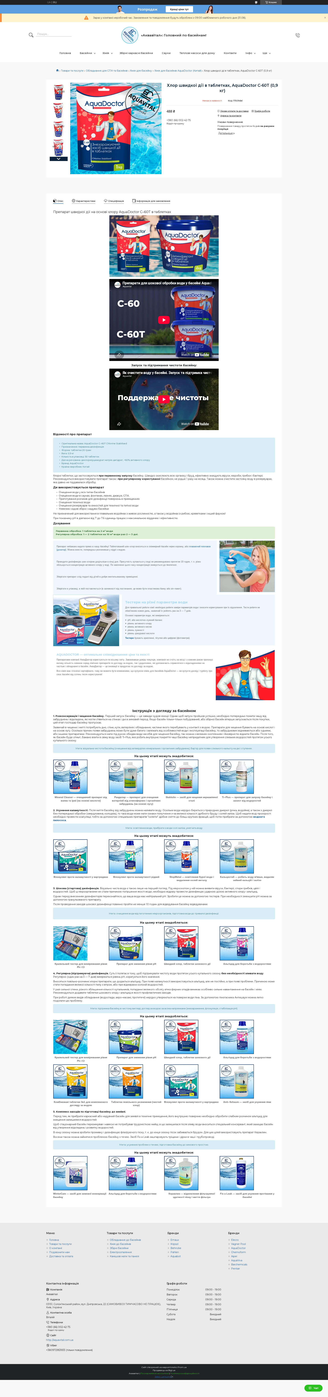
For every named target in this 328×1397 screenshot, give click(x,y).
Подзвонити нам (59, 1252)
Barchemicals (239, 1264)
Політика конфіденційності (184, 1373)
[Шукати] (31, 35)
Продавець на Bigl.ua (164, 1370)
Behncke (175, 1248)
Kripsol (174, 1244)
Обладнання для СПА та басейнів (107, 70)
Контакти (230, 53)
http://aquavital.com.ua (59, 1340)
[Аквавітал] (129, 35)
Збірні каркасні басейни (136, 53)
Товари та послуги (72, 70)
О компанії (55, 1248)
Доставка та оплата (61, 1256)
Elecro (235, 1239)
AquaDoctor (238, 1248)
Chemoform (238, 1252)
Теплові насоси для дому (197, 53)
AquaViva (236, 1260)
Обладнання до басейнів (125, 1239)
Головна (65, 53)
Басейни (86, 53)
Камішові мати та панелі (124, 1256)
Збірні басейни (119, 1248)
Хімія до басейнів (120, 1244)
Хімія (105, 53)
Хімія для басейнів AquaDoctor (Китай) (178, 70)
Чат (316, 1388)
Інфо (248, 53)
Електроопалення (121, 1252)
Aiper (234, 1256)
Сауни (166, 53)
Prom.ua (182, 1367)
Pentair (235, 1268)
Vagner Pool (238, 1244)
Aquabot (175, 1256)
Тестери (129, 638)
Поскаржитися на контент (155, 1373)
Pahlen (174, 1252)
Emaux (174, 1239)
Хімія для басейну (141, 70)
